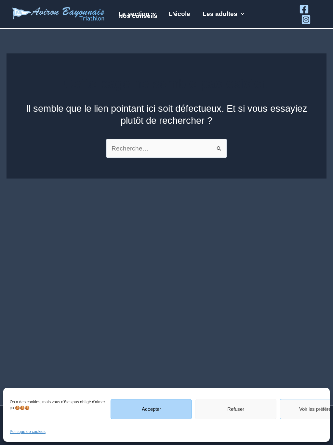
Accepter (151, 409)
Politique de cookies (28, 431)
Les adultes (220, 14)
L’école (179, 14)
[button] (153, 14)
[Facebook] (304, 9)
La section (134, 14)
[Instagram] (306, 19)
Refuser (235, 409)
